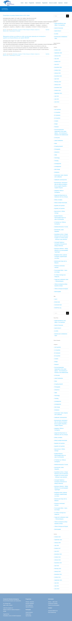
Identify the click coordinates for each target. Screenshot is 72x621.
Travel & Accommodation (53, 605)
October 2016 (57, 70)
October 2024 (57, 50)
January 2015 (57, 84)
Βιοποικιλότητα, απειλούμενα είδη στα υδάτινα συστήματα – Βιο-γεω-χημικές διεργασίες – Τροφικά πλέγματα (61, 185)
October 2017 (57, 61)
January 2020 (57, 55)
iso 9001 (56, 33)
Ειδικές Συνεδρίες (58, 199)
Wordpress (56, 172)
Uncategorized (57, 163)
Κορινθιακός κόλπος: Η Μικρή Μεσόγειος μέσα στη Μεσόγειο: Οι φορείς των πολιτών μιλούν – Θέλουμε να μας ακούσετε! (61, 237)
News (55, 143)
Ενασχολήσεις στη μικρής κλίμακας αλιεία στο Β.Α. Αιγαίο (16, 15)
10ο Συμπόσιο (15, 29)
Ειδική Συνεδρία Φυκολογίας (60, 202)
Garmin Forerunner (58, 28)
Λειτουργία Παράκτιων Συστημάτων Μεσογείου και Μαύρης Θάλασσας (60, 244)
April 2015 (56, 78)
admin (5, 29)
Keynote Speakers (30, 603)
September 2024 (58, 52)
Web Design (57, 169)
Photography (57, 149)
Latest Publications (58, 140)
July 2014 (56, 96)
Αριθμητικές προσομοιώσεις (60, 179)
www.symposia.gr (52, 612)
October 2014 (57, 90)
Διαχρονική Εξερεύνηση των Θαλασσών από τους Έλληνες (61, 196)
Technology (57, 157)
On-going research (58, 146)
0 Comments (18, 55)
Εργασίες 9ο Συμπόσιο (59, 208)
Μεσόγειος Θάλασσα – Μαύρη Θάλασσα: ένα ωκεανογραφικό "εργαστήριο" (61, 250)
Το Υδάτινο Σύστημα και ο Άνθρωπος (28, 29)
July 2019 (56, 58)
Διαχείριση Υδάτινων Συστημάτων (59, 191)
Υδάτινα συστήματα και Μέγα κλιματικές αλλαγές (60, 285)
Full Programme (29, 605)
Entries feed (57, 302)
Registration (28, 614)
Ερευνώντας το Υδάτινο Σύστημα (59, 212)
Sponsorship (28, 615)
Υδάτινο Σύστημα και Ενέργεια (61, 288)
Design (56, 123)
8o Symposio (57, 115)
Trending (56, 160)
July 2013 (56, 99)
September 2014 (58, 93)
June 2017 (56, 64)
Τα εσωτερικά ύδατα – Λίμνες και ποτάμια (60, 271)
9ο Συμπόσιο (57, 118)
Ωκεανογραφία (57, 291)
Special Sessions (29, 606)
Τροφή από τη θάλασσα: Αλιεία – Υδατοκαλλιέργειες (61, 280)
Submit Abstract (29, 612)
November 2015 (58, 76)
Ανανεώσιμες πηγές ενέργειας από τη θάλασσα (61, 176)
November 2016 (58, 67)
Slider (55, 154)
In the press (57, 137)
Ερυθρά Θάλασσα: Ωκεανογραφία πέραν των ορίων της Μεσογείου (60, 217)
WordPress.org (57, 307)
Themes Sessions (30, 601)
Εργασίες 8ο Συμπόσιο (59, 205)
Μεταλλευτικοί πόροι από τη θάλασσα (60, 262)
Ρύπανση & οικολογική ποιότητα (59, 266)
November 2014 (58, 87)
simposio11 (57, 152)
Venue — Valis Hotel (52, 601)
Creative (56, 121)
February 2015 (57, 81)
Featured (56, 126)
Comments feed (58, 304)
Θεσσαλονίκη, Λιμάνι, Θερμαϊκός (59, 230)
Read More (47, 29)
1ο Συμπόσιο (20, 29)
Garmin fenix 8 (57, 30)
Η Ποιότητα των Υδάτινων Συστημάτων (60, 223)
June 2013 (56, 101)
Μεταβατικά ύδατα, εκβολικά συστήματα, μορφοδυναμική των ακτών (60, 256)
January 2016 (57, 73)
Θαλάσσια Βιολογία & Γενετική (61, 226)
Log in (55, 299)
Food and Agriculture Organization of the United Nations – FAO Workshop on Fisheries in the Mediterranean (61, 132)
